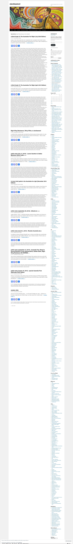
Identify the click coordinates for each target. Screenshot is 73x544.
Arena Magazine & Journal (55, 299)
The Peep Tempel (21, 226)
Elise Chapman (38, 223)
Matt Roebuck (43, 65)
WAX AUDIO (54, 500)
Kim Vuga (29, 64)
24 (51, 101)
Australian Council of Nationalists (20, 52)
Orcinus (53, 462)
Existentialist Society (54, 436)
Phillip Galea (32, 145)
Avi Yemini (27, 55)
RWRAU (12, 148)
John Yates (53, 254)
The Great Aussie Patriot (22, 122)
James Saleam (13, 171)
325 (52, 293)
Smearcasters (53, 352)
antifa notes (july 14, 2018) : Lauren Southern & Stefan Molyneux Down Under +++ (26, 154)
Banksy (53, 231)
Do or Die (53, 312)
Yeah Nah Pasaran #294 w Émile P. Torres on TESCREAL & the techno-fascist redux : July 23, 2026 (57, 114)
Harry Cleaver (53, 441)
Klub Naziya (37, 64)
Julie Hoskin (33, 224)
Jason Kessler (18, 171)
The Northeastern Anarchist (55, 362)
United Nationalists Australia (30, 79)
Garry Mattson (42, 143)
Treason (53, 496)
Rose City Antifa (25, 175)
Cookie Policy (20, 542)
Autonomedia (53, 415)
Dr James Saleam (15, 285)
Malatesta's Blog (54, 217)
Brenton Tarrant (18, 57)
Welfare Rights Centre (55, 378)
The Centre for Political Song (56, 486)
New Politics (53, 338)
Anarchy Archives (54, 143)
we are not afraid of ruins (55, 196)
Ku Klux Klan (17, 65)
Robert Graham (54, 190)
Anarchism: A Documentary (55, 139)
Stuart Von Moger (41, 121)
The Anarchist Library (55, 165)
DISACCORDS (54, 179)
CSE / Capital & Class (55, 308)
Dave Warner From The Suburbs (56, 428)
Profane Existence (54, 344)
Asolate (44, 50)
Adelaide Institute (36, 49)
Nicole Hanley (24, 173)
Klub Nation (33, 64)
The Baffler (53, 355)
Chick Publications (54, 234)
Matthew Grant (13, 66)
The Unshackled (18, 78)
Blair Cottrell (20, 56)
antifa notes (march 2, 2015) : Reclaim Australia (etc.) (26, 231)
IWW (52, 389)
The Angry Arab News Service (56, 485)
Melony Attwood (42, 66)
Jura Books (53, 157)
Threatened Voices (54, 535)
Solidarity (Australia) (54, 520)
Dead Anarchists (54, 151)
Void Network (54, 195)
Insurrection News (54, 181)
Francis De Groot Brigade (33, 30)
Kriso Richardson (35, 112)
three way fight (54, 194)
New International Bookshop (55, 400)
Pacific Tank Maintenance (26, 70)
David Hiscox (30, 59)
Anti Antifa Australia (24, 50)
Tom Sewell (43, 78)
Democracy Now (54, 429)
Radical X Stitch (54, 264)
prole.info (53, 469)
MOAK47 (53, 261)
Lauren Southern (38, 171)
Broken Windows (23, 48)
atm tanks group (29, 51)
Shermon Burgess (18, 74)
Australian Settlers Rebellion (33, 54)
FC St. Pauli (53, 437)
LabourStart (53, 455)
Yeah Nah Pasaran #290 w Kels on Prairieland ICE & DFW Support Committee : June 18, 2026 (56, 126)
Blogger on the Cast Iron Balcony (56, 418)
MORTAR (53, 331)
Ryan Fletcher (35, 73)
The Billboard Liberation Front (56, 275)
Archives (18, 30)
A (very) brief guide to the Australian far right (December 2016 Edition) (28, 182)
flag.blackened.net (54, 152)
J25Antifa (44, 170)
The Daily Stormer (26, 176)
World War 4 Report (54, 370)
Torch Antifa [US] (54, 226)
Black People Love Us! (55, 417)
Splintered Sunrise (54, 482)
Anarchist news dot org (55, 140)
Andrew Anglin (41, 166)
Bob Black (53, 147)
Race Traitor (53, 346)
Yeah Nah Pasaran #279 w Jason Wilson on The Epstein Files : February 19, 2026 (57, 67)
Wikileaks (20, 286)
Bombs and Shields (54, 178)
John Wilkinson (29, 224)
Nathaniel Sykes (39, 67)
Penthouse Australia (26, 71)
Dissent (53, 310)
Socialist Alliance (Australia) (55, 516)
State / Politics (35, 48)
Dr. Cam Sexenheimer (55, 431)
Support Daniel (54, 533)
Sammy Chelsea (20, 148)
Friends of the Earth (54, 388)
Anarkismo (53, 145)
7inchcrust (53, 404)
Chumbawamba (23, 223)
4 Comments (37, 226)
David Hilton (26, 59)
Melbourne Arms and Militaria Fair (33, 172)
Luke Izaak (42, 171)
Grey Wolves (38, 62)
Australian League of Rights (38, 52)
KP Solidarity (53, 390)
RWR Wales (43, 147)
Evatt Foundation (54, 434)
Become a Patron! (53, 34)
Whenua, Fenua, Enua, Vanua (56, 501)
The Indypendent (54, 357)
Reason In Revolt (54, 473)
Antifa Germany (54, 206)
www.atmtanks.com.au (14, 81)
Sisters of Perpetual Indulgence (56, 477)
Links (52, 328)
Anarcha (53, 136)
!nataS (15, 48)
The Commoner (54, 356)
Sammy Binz (16, 148)
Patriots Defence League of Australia (16, 71)
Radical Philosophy (54, 347)
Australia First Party (35, 51)
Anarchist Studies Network (55, 141)
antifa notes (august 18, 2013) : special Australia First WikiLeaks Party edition (26, 271)
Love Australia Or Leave (27, 65)
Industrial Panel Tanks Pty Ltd (19, 63)
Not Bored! (53, 339)
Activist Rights (54, 374)
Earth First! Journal (54, 314)
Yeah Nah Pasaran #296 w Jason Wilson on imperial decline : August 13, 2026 (56, 109)
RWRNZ (22, 244)
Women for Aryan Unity (39, 80)
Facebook (38, 60)
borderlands (53, 301)
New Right (34, 69)
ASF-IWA (53, 384)
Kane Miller (17, 64)
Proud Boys (31, 71)
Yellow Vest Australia (33, 81)
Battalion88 (36, 55)
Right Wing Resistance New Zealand (19, 73)
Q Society (41, 71)
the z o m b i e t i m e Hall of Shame (56, 279)
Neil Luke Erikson (35, 243)
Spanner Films (54, 481)
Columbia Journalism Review (56, 306)
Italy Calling (53, 451)
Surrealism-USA (54, 269)
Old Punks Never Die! (55, 187)
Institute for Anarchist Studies (56, 156)
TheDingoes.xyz (23, 78)
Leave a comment (26, 266)
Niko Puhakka (35, 301)
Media (32, 48)
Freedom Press (54, 153)
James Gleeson (54, 247)
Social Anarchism (54, 354)
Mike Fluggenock (54, 260)
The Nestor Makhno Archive (55, 166)
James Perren (36, 63)
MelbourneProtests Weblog (55, 399)
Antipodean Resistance (34, 50)
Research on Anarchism (55, 164)
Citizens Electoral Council (21, 198)
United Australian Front (21, 79)
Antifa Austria (54, 203)
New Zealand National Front (40, 69)
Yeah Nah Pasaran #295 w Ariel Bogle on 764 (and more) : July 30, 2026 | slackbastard (57, 70)
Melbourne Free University (55, 398)
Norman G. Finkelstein (55, 459)
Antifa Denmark (54, 205)
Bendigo (43, 222)
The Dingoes (16, 122)
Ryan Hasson (30, 175)
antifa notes (34, 222)
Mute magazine (54, 333)
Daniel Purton (39, 58)
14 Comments (29, 206)
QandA (16, 225)
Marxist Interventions (54, 513)
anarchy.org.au (54, 144)
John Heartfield (54, 253)
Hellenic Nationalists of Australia (41, 110)
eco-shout (53, 386)
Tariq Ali (53, 483)
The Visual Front (54, 278)
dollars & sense (54, 313)
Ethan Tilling (45, 59)
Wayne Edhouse (16, 80)
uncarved (53, 499)
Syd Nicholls (53, 270)
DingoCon (34, 59)
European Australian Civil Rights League (24, 60)
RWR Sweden (32, 147)
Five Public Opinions (54, 438)
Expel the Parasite (34, 60)
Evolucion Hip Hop (54, 435)
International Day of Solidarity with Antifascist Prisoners (33, 170)
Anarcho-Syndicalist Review (55, 297)
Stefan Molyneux (42, 175)
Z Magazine (53, 371)
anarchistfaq (53, 142)
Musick (40, 30)
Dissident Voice (54, 311)
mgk (52, 458)
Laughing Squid (54, 256)
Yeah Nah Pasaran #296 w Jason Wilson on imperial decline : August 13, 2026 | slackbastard (56, 65)
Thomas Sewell (34, 78)
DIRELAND (53, 430)
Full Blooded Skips (34, 61)
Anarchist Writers (54, 170)
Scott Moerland (44, 73)
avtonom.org (53, 175)
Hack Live (19, 224)
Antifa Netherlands (54, 208)
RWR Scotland (28, 147)
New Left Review (54, 336)
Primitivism (53, 466)
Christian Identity (32, 57)
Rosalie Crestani (13, 147)
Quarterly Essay (54, 345)
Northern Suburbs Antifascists (31, 173)
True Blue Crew (32, 176)
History (29, 48)
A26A (32, 49)
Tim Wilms (39, 78)
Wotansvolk (32, 226)
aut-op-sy (53, 414)
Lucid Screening (54, 456)
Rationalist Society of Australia (56, 471)
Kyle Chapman (36, 144)
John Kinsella (53, 183)
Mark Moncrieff (38, 65)
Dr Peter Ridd (23, 170)
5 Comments (38, 149)
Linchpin (53, 327)
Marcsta (53, 257)
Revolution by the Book (55, 189)
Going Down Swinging (55, 321)
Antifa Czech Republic (55, 204)
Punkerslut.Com (54, 470)
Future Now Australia (40, 61)
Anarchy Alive (54, 172)
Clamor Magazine (54, 304)
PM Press (53, 163)
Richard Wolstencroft (23, 72)
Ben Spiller (40, 55)
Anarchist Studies (54, 296)
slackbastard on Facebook (55, 289)
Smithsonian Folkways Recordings (56, 478)
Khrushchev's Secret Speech (55, 453)
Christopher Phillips (28, 143)
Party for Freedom (36, 70)
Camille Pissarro (54, 233)
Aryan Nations (40, 50)
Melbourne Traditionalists (35, 66)
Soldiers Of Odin (29, 74)
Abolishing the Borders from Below (56, 295)
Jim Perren (40, 63)
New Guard (30, 69)
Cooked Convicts (18, 169)
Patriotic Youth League (42, 70)
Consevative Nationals (20, 58)
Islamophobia (44, 242)
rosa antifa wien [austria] (55, 221)
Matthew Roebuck (18, 66)
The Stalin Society (54, 492)
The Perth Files (54, 491)
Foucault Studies (54, 319)
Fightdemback (53, 211)
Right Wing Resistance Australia (27, 119)
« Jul (51, 103)
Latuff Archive (54, 255)
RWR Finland (23, 147)
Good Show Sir (54, 245)
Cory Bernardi (29, 169)
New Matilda (53, 337)
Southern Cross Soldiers (24, 121)
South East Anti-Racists (36, 175)
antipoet (53, 409)
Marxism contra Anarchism (55, 162)
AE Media (32, 97)
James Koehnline (54, 248)
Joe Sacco (53, 252)
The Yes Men (53, 494)
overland (53, 341)
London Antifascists (54, 216)
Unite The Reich (37, 176)
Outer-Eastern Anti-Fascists (40, 173)
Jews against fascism (28, 171)
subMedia (53, 192)
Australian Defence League (29, 52)
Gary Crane (16, 144)
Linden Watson (38, 224)
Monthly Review (54, 330)
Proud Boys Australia (36, 71)
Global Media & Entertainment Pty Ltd (26, 62)
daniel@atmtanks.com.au (15, 59)
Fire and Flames (54, 212)
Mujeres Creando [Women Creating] (56, 186)
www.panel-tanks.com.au (22, 81)
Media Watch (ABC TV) (55, 457)
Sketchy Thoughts (54, 191)
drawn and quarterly (54, 239)
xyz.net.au (27, 81)
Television (27, 222)
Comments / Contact (24, 30)
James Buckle (31, 63)
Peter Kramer (24, 145)
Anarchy (53, 298)
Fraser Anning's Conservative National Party (24, 61)
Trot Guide (44, 30)
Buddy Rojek (23, 57)
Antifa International (54, 207)
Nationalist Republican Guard (41, 115)
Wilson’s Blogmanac (54, 502)
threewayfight (53, 225)
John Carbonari (23, 224)
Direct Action (53, 309)
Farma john (42, 223)
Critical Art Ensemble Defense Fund (56, 235)
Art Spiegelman (54, 230)
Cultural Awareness (34, 242)
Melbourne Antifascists (55, 218)
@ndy (20, 37)
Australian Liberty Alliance (24, 100)
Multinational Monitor (55, 332)
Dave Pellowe (21, 59)
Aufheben (53, 300)
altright (14, 50)
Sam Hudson (40, 73)
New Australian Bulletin (24, 69)
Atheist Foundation (54, 412)
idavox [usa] (53, 213)
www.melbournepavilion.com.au (31, 149)
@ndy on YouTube (54, 288)
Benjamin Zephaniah (54, 416)
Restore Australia (16, 72)
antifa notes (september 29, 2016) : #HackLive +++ (25, 211)
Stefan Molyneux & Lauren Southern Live (17, 176)
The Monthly (53, 361)
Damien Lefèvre (28, 223)
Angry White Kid (54, 173)
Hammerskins (39, 242)
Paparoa (31, 70)
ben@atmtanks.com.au (14, 56)
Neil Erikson (19, 69)
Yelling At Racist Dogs (21, 177)
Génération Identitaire (14, 224)
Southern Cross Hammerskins (15, 121)
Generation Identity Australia (15, 62)
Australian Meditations (19, 53)
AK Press (53, 135)
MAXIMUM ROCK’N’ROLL (56, 329)
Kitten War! (53, 454)
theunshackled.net (29, 78)
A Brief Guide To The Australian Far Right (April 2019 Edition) (28, 85)
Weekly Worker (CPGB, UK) (56, 524)
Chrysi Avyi (25, 265)
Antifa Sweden (54, 209)
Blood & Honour (24, 56)
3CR (52, 382)
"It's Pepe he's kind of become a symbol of (31, 166)
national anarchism (14, 115)
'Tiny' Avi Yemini (24, 49)
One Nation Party (15, 70)
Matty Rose (23, 66)
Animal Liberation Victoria (55, 375)
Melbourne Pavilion (42, 144)
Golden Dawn (34, 62)
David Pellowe (42, 169)
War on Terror (17, 49)
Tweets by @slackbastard (54, 61)
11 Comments (39, 81)
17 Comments (31, 126)
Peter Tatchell (53, 465)
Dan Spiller (34, 58)
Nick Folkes (32, 116)
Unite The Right (42, 176)
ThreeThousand (54, 401)
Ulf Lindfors (16, 79)
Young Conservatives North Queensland (31, 177)
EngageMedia (53, 432)
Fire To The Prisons (54, 180)
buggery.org (53, 420)
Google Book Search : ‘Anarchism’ (56, 154)
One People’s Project (54, 220)
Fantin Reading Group (55, 387)
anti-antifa (29, 50)
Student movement (40, 48)
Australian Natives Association (28, 53)
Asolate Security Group (14, 51)
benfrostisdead (54, 232)
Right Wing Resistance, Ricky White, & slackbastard (26, 130)
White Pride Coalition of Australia (25, 80)
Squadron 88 (30, 121)
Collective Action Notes (55, 305)
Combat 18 (15, 58)
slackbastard (15, 4)
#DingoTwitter (29, 49)
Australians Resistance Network (16, 55)
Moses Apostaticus (17, 114)
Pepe (14, 174)
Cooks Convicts (23, 169)
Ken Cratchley (21, 64)
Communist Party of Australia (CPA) (57, 507)
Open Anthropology (54, 461)
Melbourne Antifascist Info (24, 172)
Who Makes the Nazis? (55, 227)
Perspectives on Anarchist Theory (56, 342)
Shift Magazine (54, 350)
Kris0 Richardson (42, 64)
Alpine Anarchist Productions (56, 169)
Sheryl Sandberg (24, 74)
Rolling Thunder (54, 349)
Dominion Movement (39, 59)
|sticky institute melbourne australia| (56, 292)
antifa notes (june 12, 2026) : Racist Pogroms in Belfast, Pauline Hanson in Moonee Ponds (57, 129)
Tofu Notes (53, 495)
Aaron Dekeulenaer (41, 142)
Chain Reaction (54, 303)
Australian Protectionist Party (24, 54)
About (15, 30)
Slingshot (53, 351)
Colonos (53, 425)
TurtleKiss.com (54, 280)
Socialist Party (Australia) (55, 519)
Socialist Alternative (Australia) (56, 517)
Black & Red (53, 146)
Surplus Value (53, 522)
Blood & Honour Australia (32, 56)
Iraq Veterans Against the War (56, 450)
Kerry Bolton (26, 64)
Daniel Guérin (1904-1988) (55, 150)
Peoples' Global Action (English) (56, 464)
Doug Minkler (54, 238)
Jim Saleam (33, 171)
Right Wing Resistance (33, 72)
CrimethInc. (53, 149)
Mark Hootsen (33, 65)
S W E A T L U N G (54, 474)
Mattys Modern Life (28, 66)
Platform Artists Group (55, 263)
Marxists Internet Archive (55, 514)
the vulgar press (54, 493)
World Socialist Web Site (55, 525)
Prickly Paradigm (54, 343)
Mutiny (53, 334)
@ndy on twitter (54, 287)
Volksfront (12, 80)
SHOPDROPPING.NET (55, 266)
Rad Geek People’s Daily (55, 188)
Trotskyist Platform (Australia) (56, 523)
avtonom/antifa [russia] (55, 210)
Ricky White (28, 72)
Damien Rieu (33, 223)
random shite (14, 290)
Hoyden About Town (54, 442)
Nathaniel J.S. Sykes (22, 67)
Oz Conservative (54, 463)
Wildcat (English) (54, 369)
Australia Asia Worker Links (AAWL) (57, 413)
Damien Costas (30, 58)
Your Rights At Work (54, 379)
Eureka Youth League (14, 60)
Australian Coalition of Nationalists (30, 99)
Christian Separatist (38, 57)
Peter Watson (39, 285)
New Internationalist (54, 335)
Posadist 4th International (55, 515)
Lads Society (21, 65)
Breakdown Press (54, 302)
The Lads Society (29, 122)
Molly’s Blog (53, 185)
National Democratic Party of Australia (20, 68)
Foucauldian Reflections (55, 440)
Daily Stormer (33, 169)
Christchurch (27, 57)
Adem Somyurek (42, 49)
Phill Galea (28, 145)
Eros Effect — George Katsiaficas (56, 433)
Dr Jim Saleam (18, 170)
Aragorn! (53, 174)
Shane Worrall (13, 74)
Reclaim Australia (30, 118)
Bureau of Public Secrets (55, 421)
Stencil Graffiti (54, 268)
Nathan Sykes (17, 67)
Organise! (53, 340)
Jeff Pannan (22, 171)
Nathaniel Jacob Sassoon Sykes (31, 67)
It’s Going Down (54, 182)
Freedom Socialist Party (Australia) (56, 510)
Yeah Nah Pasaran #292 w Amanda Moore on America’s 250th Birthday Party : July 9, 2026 (56, 120)
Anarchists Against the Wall (55, 171)
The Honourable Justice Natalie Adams (19, 149)
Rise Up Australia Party (29, 73)
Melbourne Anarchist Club (55, 393)
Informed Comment (54, 444)
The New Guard (34, 122)
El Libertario (53, 316)
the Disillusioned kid (54, 193)
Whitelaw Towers (32, 80)
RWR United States (38, 147)
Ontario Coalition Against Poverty (56, 460)
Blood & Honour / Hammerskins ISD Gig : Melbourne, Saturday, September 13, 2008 (57, 90)
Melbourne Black (54, 397)
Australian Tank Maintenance (42, 54)
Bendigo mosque (13, 223)
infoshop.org (53, 155)
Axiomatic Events (31, 55)
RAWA (53, 472)
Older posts (13, 305)
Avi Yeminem (23, 55)
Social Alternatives (54, 353)
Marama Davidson (16, 172)
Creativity (26, 58)
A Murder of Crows (54, 294)
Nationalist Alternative (38, 68)
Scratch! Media (54, 265)
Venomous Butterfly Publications (56, 368)
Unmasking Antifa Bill (14, 177)
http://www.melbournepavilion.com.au (28, 144)
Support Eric (53, 534)
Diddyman (33, 143)
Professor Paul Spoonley (38, 145)
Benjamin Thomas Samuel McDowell (19, 143)
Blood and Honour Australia (40, 56)
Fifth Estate (53, 317)
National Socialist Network (31, 68)
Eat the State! (53, 315)
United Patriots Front (38, 79)
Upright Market (44, 79)
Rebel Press (53, 348)
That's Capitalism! (38, 96)
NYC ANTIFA (54, 219)
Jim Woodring (53, 251)
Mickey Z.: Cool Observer (55, 184)
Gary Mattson (20, 144)
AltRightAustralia (18, 50)
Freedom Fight (54, 320)
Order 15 (20, 70)
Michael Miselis (41, 172)
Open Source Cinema (54, 262)
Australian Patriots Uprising (15, 54)
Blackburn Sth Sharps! (55, 83)
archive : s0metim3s (54, 411)
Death (27, 48)
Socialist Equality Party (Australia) (56, 518)
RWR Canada (18, 147)
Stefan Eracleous (35, 121)
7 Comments (40, 177)
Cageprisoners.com (54, 422)
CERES (53, 385)
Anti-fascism (18, 48)
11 (53, 98)
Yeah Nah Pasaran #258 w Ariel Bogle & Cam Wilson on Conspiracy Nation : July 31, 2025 (57, 72)
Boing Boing (53, 419)
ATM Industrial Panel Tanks (22, 51)
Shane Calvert (25, 148)
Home (12, 30)
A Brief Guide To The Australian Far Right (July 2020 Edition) (28, 36)
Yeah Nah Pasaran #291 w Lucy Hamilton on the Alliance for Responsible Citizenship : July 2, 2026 (57, 123)
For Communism (54, 439)
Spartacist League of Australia (56, 521)
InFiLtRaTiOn (54, 443)
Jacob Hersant (26, 63)
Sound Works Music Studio (37, 74)
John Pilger (53, 452)
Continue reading (30, 42)
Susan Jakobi (16, 226)
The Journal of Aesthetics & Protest (56, 360)
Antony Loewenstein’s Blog (55, 410)
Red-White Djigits (22, 174)
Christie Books (54, 148)
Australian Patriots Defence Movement (39, 53)
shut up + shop (54, 267)
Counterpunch (53, 307)
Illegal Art (53, 246)
